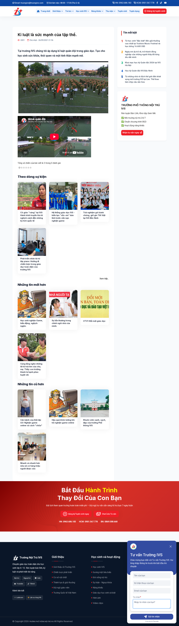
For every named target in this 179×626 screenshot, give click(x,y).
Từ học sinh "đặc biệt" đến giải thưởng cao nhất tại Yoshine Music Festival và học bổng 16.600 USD (142, 43)
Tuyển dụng (134, 11)
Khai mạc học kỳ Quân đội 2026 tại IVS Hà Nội (143, 64)
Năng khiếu (96, 11)
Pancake (156, 621)
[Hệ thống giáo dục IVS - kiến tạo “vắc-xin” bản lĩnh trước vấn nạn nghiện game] (63, 196)
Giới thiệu (57, 11)
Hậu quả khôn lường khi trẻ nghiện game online (63, 421)
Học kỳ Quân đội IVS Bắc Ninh (139, 71)
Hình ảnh (97, 598)
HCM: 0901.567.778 (145, 3)
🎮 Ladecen (18, 597)
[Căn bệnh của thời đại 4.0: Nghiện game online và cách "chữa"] (26, 403)
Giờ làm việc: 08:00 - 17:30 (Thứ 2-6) (64, 3)
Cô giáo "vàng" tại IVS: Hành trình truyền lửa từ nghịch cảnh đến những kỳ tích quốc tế (31, 216)
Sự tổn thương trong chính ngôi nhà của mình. (61, 323)
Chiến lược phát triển (62, 572)
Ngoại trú (27, 578)
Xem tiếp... (104, 278)
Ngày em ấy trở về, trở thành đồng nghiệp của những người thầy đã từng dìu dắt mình (142, 54)
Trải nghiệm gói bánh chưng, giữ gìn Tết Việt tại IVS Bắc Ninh (94, 215)
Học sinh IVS (81, 11)
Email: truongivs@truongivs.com (29, 3)
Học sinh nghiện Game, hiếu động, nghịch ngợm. (31, 323)
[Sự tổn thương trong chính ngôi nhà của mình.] (63, 304)
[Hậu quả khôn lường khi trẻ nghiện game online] (63, 403)
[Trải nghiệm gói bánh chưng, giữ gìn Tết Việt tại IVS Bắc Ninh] (95, 196)
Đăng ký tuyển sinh (156, 11)
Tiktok (32, 584)
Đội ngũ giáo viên (61, 587)
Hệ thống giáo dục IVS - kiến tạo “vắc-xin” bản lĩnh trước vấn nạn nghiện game (63, 216)
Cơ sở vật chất (60, 577)
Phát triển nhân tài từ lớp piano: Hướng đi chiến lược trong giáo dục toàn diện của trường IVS (30, 264)
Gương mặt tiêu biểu (102, 572)
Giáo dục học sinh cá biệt (104, 592)
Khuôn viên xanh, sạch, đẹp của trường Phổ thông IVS (94, 423)
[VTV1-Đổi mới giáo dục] (95, 304)
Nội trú (16, 578)
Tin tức (68, 11)
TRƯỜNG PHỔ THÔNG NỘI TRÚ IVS (41, 621)
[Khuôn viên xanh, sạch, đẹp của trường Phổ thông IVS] (95, 403)
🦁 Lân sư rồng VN (34, 597)
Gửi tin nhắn (154, 616)
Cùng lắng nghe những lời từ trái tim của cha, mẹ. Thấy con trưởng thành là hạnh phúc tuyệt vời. (31, 369)
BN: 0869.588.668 (109, 521)
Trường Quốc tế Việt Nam (64, 592)
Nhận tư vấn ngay (131, 132)
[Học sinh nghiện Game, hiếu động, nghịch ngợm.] (32, 304)
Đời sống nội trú (100, 577)
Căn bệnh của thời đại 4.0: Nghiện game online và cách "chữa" (31, 423)
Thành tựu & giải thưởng (64, 582)
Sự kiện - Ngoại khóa (102, 582)
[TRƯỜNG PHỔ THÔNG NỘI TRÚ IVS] (18, 11)
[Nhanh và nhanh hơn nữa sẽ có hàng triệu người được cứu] (32, 447)
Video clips (98, 603)
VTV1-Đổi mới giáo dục (94, 321)
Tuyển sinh (122, 11)
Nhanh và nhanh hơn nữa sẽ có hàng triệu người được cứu (30, 466)
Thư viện (109, 11)
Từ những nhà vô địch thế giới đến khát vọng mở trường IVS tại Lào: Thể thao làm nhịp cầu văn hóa (143, 79)
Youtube (20, 584)
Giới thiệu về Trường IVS (64, 567)
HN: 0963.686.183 (123, 3)
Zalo (38, 578)
